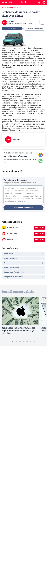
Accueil (5, 7)
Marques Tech (15, 7)
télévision (35, 88)
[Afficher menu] (3, 2)
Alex (12, 21)
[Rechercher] (6, 2)
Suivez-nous (12, 28)
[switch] (39, 2)
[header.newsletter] (10, 2)
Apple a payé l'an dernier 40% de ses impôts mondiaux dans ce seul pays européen (18, 331)
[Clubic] (23, 2)
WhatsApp (22, 156)
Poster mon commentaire (23, 207)
